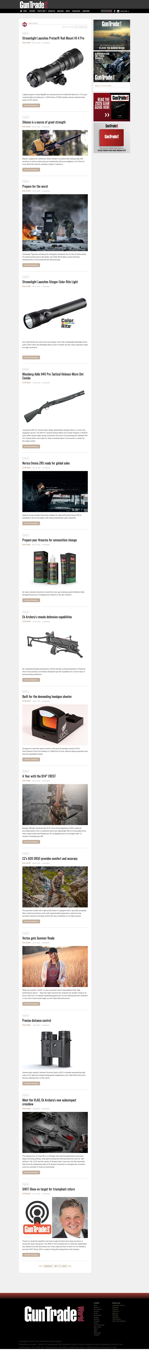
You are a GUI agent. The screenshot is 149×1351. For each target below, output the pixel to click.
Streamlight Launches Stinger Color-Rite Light (50, 281)
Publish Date (83, 27)
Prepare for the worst (35, 186)
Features (25, 33)
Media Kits (115, 1317)
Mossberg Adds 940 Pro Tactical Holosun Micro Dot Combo (53, 376)
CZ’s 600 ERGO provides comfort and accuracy (49, 858)
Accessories (98, 1309)
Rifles (95, 1331)
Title (76, 27)
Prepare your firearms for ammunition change (49, 539)
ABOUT (68, 11)
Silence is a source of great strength (44, 122)
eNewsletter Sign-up (118, 1305)
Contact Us (115, 1311)
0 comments (46, 43)
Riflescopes (97, 1333)
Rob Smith (26, 43)
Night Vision (97, 1327)
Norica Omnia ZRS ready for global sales (46, 463)
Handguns (97, 1321)
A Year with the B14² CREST (39, 776)
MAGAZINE (60, 11)
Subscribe (115, 1307)
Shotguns (97, 1335)
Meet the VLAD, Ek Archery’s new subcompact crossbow (49, 1101)
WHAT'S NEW (41, 11)
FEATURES (32, 11)
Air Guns (96, 1311)
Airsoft (96, 1313)
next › (64, 1266)
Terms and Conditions (119, 1321)
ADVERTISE (51, 11)
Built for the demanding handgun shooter (47, 696)
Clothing (96, 1319)
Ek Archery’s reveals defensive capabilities (47, 616)
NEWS (25, 11)
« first (40, 1266)
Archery (96, 1317)
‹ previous (47, 1266)
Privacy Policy (116, 1319)
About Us (115, 1313)
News (95, 1305)
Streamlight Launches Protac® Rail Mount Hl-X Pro (53, 38)
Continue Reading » (31, 105)
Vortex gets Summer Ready (38, 938)
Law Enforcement (99, 1325)
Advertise (115, 1309)
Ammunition (97, 1315)
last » (70, 1266)
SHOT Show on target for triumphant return (48, 1189)
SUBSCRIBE (86, 11)
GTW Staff (26, 383)
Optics (96, 1329)
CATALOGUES (76, 11)
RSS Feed (115, 1315)
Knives (96, 1323)
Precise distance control (36, 1020)
